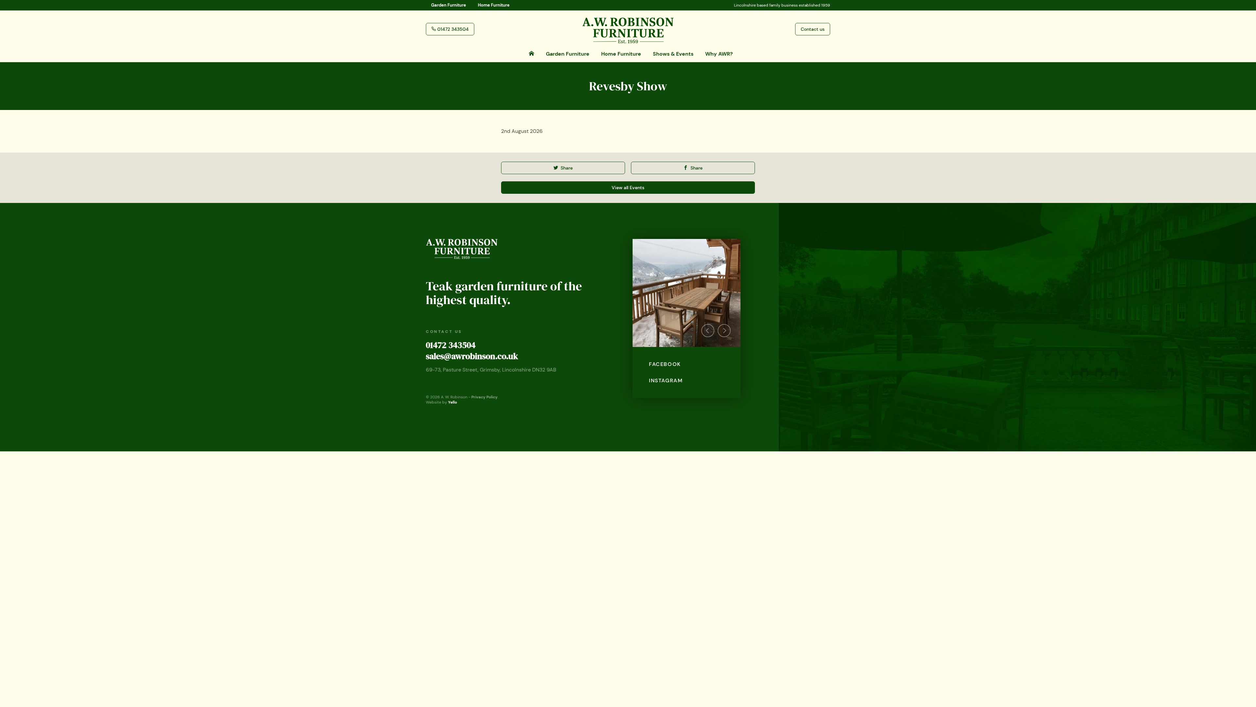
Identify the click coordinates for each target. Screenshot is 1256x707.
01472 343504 (451, 345)
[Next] (724, 330)
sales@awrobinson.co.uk (472, 356)
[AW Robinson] (628, 28)
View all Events (628, 187)
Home (494, 5)
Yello (452, 402)
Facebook (665, 364)
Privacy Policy (484, 397)
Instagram (666, 380)
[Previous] (707, 330)
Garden (448, 5)
